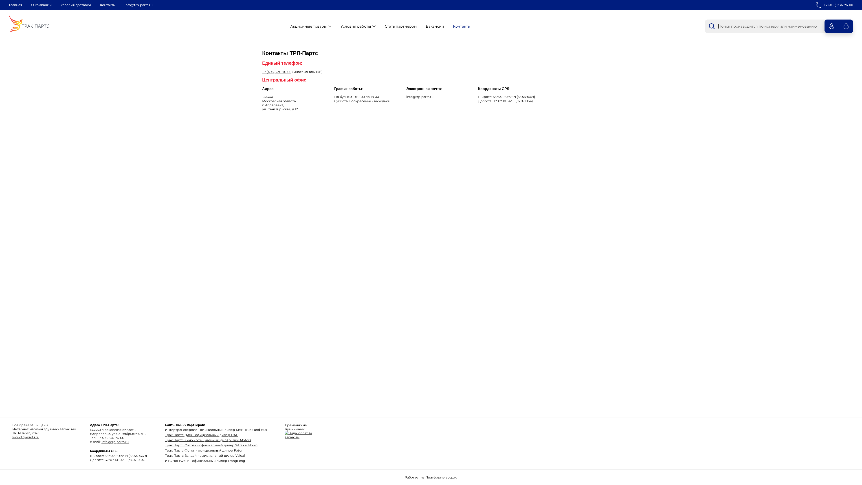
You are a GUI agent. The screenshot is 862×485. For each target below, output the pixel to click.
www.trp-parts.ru (25, 437)
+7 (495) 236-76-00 (838, 5)
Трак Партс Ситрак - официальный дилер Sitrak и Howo (211, 445)
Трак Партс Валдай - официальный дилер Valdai (205, 456)
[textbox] (764, 26)
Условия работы (356, 26)
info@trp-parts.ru (138, 5)
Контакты (108, 5)
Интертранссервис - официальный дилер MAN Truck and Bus (216, 430)
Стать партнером (401, 26)
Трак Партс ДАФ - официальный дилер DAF (201, 435)
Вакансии (435, 26)
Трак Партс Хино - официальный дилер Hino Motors (208, 440)
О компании (41, 5)
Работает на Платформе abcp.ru (431, 477)
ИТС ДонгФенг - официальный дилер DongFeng (205, 461)
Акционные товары (308, 26)
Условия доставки (76, 5)
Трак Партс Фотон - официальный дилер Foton (204, 450)
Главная (15, 5)
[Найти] (711, 26)
